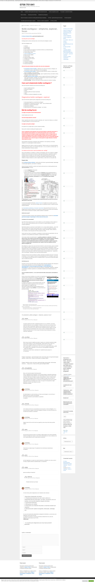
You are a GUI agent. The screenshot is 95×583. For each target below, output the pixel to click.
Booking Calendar (68, 375)
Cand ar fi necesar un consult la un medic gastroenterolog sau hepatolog (33, 17)
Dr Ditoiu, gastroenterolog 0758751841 (66, 462)
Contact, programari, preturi (54, 11)
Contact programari (67, 17)
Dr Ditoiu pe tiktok (53, 20)
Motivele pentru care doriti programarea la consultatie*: (67, 403)
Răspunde (35, 319)
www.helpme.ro (25, 267)
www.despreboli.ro (26, 266)
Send (65, 416)
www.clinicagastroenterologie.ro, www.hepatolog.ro (41, 266)
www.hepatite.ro (47, 264)
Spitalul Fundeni (39, 202)
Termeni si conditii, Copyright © (42, 20)
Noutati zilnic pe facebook (43, 14)
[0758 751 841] (23, 7)
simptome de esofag (44, 305)
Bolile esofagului (25, 304)
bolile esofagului (25, 305)
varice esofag (27, 306)
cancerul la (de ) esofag (32, 76)
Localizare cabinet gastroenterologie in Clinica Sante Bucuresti (36, 11)
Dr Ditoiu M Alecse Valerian (29, 162)
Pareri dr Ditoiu (23, 14)
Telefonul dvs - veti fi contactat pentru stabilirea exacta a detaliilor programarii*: (68, 392)
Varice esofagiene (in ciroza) (30, 53)
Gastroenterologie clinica (33, 304)
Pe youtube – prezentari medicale (66, 11)
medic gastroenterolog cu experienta (35, 305)
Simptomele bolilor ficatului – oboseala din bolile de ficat (32, 307)
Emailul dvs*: (66, 397)
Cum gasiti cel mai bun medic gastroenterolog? (30, 308)
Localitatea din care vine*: (67, 385)
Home (22, 11)
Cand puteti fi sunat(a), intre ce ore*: (68, 412)
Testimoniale (65, 59)
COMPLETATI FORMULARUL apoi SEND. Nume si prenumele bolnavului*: (68, 379)
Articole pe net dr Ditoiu (32, 14)
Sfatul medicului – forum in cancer (67, 465)
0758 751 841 (27, 4)
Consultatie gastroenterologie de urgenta (28, 20)
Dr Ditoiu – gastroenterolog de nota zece (55, 17)
